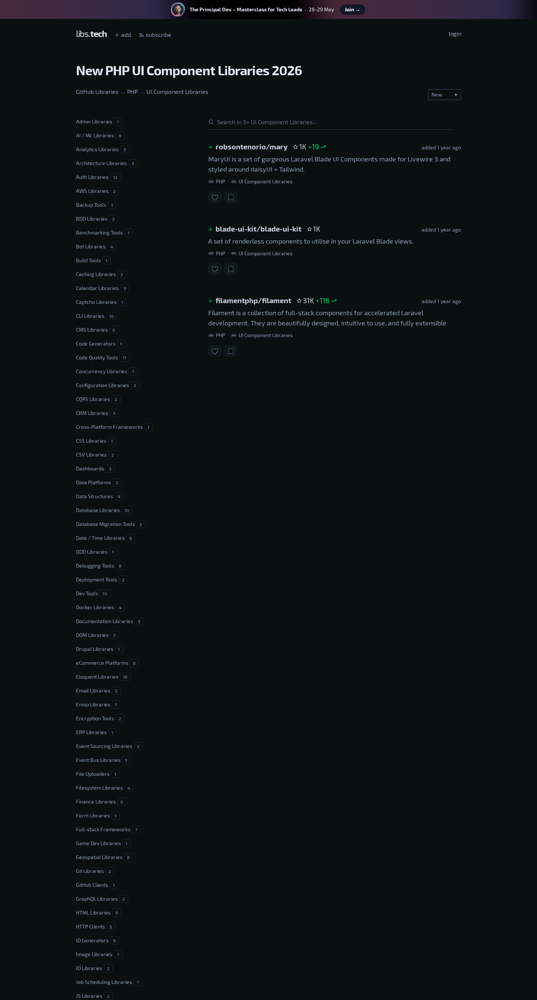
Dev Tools (91, 593)
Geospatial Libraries (103, 857)
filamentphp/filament (253, 300)
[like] (215, 197)
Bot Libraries (94, 246)
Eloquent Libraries (101, 676)
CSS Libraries (94, 441)
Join (352, 9)
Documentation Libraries (108, 621)
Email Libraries (96, 690)
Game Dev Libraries (101, 843)
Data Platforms (97, 482)
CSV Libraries (95, 454)
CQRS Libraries (96, 399)
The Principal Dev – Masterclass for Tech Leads (246, 9)
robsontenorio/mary (251, 146)
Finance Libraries (99, 801)
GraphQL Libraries (100, 899)
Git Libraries (93, 871)
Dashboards (93, 468)
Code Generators (99, 343)
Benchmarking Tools (102, 232)
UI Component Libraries (177, 91)
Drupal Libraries (98, 649)
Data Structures (98, 496)
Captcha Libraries (99, 302)
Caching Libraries (99, 274)
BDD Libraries (95, 218)
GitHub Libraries (97, 91)
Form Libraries (96, 815)
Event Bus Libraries (101, 760)
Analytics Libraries (101, 149)
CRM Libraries (95, 413)
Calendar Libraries (101, 288)
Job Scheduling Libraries (107, 982)
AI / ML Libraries (98, 135)
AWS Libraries (96, 191)
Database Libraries (102, 510)
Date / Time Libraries (104, 538)
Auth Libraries (97, 177)
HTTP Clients (94, 926)
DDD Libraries (95, 552)
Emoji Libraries (96, 704)
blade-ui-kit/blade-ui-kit (258, 228)
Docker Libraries (98, 607)
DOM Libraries (96, 635)
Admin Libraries (97, 121)
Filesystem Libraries (103, 788)
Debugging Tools (98, 565)
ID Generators (96, 940)
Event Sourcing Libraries (108, 746)
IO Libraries (93, 968)
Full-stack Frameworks (106, 829)
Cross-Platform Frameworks (112, 427)
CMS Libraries (95, 330)
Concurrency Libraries (105, 371)
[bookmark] (231, 197)
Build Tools (91, 260)
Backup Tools (94, 205)
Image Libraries (97, 954)
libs (91, 33)
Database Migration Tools (109, 524)
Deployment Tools (100, 579)
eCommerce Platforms (106, 663)
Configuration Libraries (106, 385)
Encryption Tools (98, 718)
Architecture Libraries (105, 163)
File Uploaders (96, 774)
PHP (132, 91)
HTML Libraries (97, 912)
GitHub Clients (95, 885)
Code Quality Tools (101, 357)
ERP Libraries (94, 732)
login (455, 33)
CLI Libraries (95, 316)
